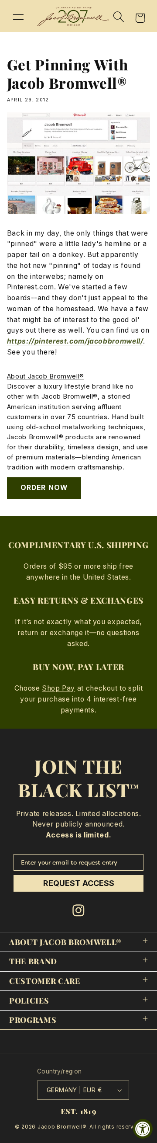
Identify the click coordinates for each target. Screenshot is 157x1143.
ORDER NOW (43, 487)
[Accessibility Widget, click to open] (143, 1129)
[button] (18, 17)
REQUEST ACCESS (78, 883)
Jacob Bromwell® (62, 1127)
